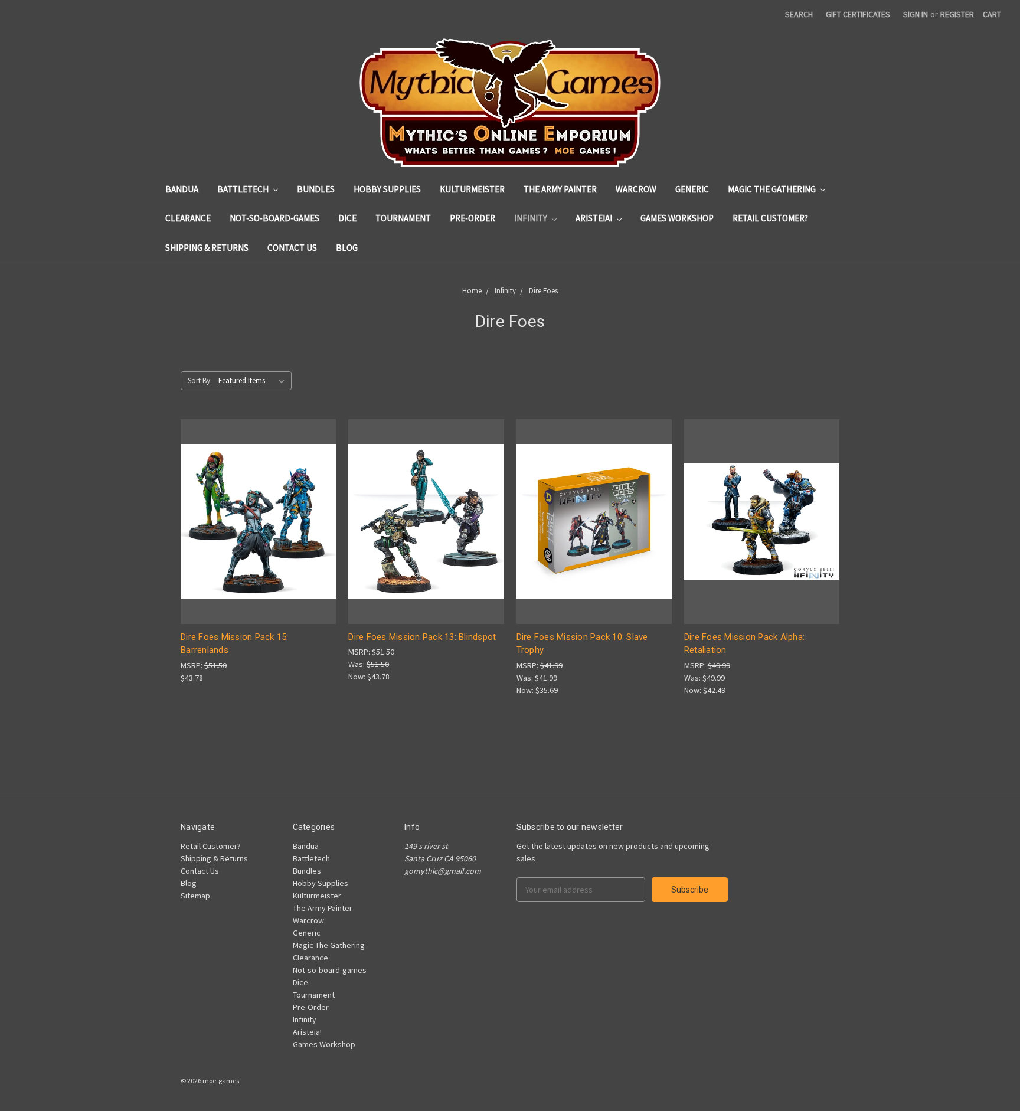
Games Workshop (677, 218)
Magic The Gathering (773, 189)
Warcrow (636, 189)
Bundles (316, 189)
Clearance (188, 218)
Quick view (258, 499)
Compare (254, 521)
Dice (347, 218)
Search (799, 14)
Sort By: (200, 380)
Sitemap (195, 895)
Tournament (403, 218)
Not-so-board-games (274, 218)
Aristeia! (595, 218)
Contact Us (292, 247)
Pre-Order (472, 218)
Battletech (243, 189)
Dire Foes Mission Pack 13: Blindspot (422, 637)
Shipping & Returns (207, 247)
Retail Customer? (770, 218)
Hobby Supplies (387, 189)
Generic (692, 189)
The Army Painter (560, 189)
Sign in (915, 14)
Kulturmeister (472, 189)
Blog (347, 247)
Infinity (531, 218)
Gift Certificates (858, 14)
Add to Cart (258, 542)
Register (957, 14)
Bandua (181, 189)
